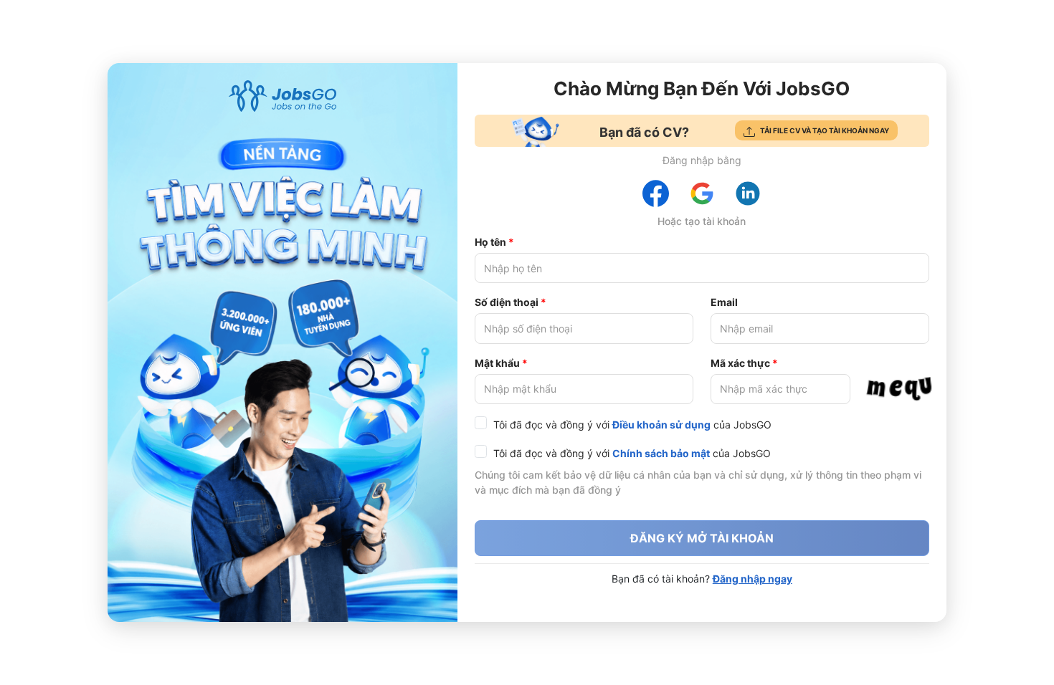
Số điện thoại (506, 302)
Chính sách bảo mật (661, 453)
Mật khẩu (497, 363)
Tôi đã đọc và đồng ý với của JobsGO (632, 424)
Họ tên (490, 242)
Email (724, 302)
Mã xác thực (740, 363)
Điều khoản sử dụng (661, 424)
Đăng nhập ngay (752, 579)
